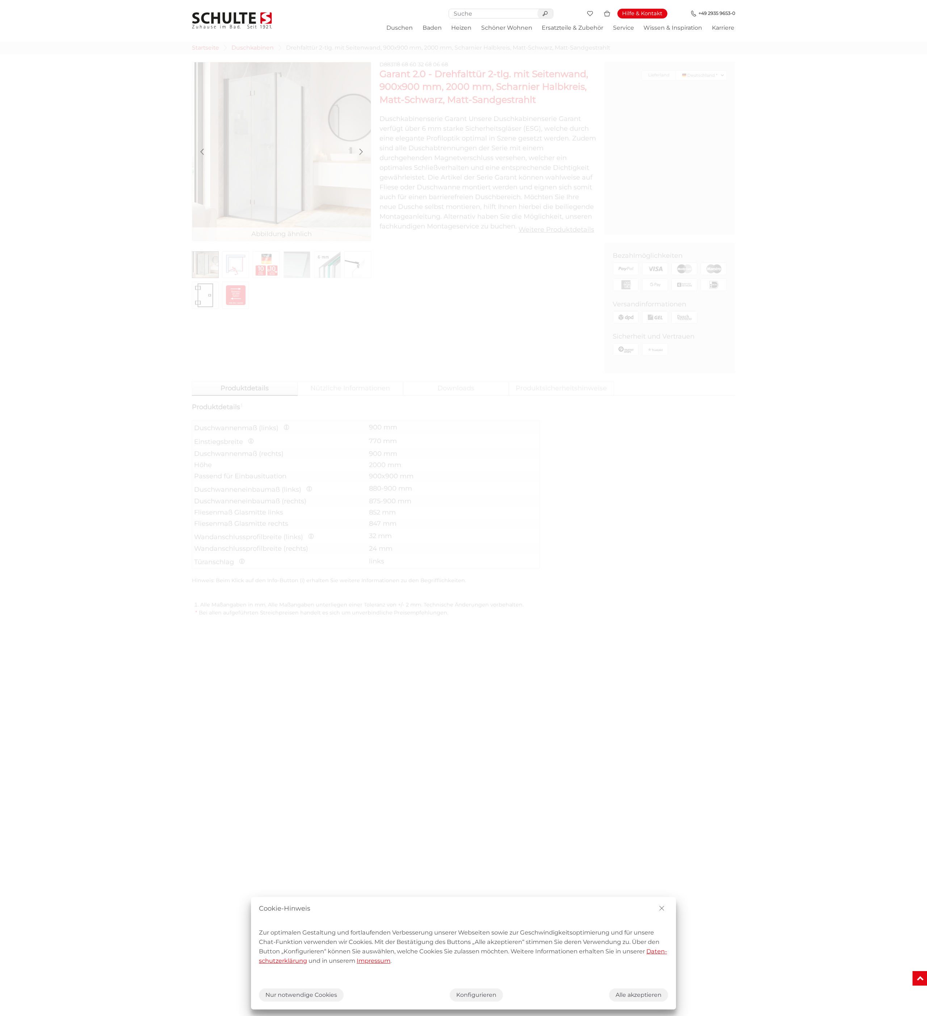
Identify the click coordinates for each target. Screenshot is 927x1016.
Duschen (399, 27)
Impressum (373, 960)
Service (623, 27)
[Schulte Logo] (232, 20)
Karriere (723, 27)
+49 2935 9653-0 (717, 13)
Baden (432, 27)
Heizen (461, 27)
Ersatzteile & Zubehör (572, 27)
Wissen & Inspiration (672, 27)
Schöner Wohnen (506, 27)
